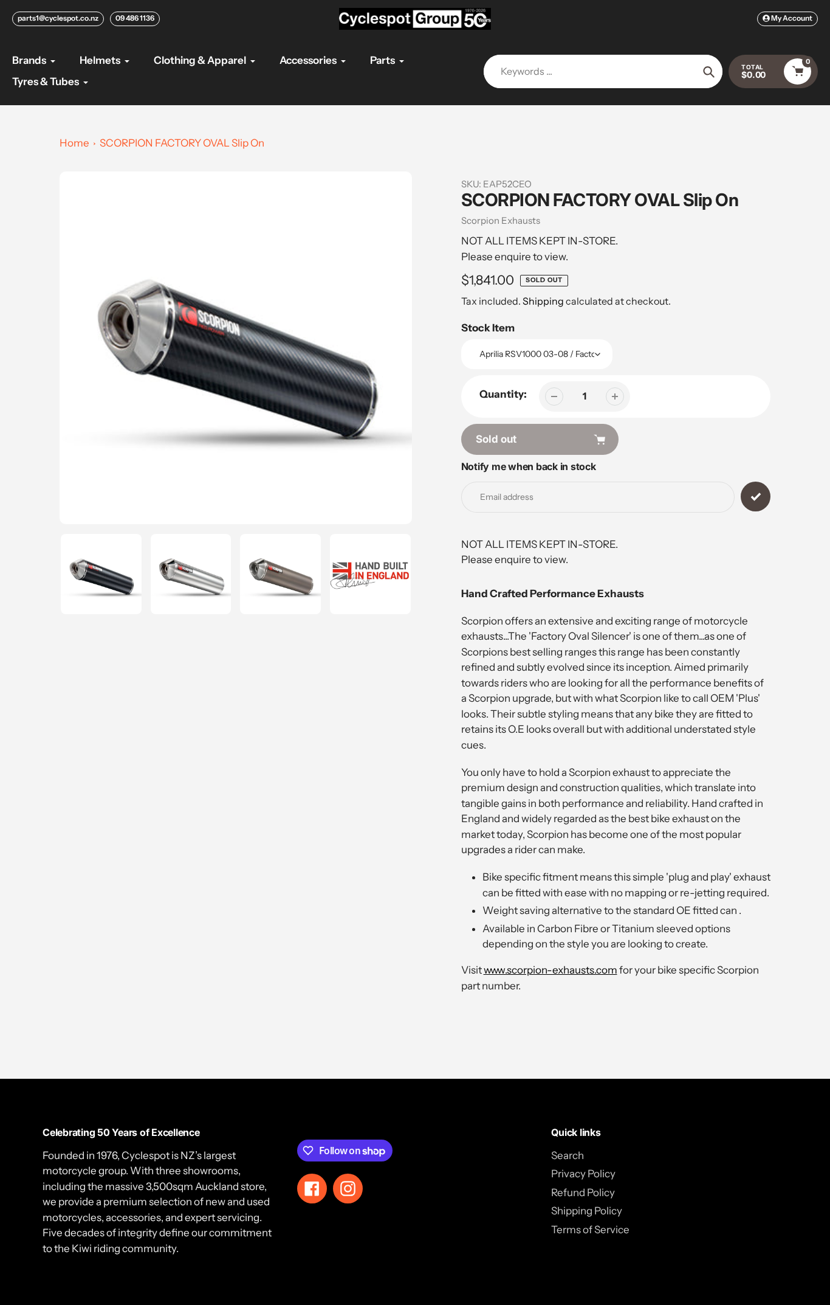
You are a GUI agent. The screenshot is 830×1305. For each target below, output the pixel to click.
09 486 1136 (134, 17)
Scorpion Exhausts (500, 220)
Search (567, 1155)
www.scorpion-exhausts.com (550, 970)
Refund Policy (583, 1192)
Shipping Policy (586, 1211)
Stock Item (488, 328)
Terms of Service (590, 1230)
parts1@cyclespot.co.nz (58, 17)
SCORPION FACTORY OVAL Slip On (182, 143)
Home (74, 143)
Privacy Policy (583, 1174)
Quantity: (503, 394)
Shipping (543, 301)
